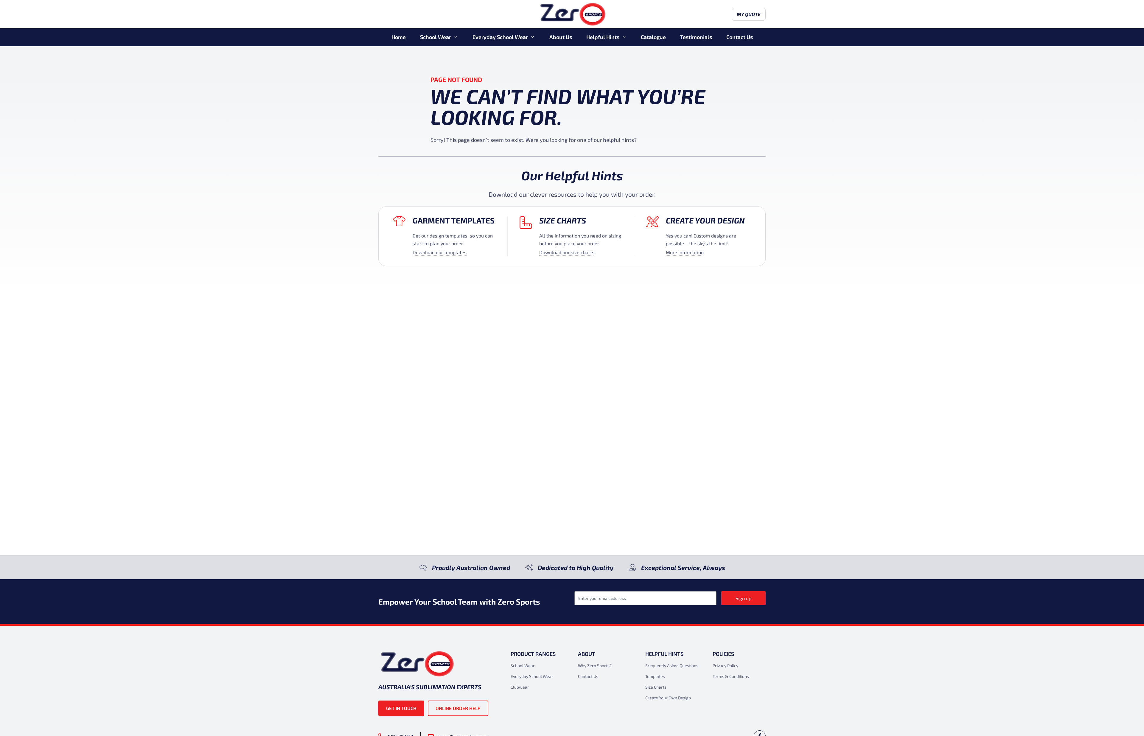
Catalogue (653, 37)
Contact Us (739, 37)
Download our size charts (566, 252)
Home (398, 37)
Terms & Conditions (731, 676)
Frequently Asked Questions (671, 665)
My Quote (749, 14)
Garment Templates (454, 220)
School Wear (435, 37)
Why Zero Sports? (595, 665)
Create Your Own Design (668, 697)
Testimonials (696, 37)
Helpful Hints (602, 37)
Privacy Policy (725, 665)
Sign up (743, 598)
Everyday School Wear (500, 37)
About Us (560, 37)
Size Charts (562, 220)
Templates (655, 676)
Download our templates (440, 252)
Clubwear (520, 687)
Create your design (705, 220)
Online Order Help (458, 708)
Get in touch (401, 708)
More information (685, 252)
